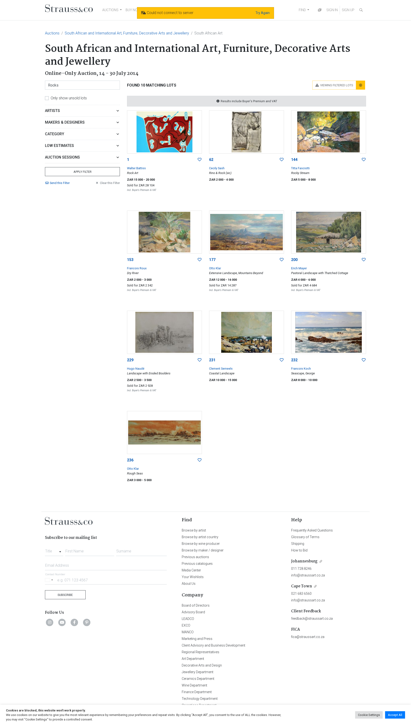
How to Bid (299, 550)
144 (294, 159)
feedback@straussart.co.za (312, 618)
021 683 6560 (301, 593)
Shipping (297, 544)
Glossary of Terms (305, 537)
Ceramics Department (198, 679)
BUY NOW (133, 10)
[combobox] (54, 550)
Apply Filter (82, 172)
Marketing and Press (197, 639)
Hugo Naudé (135, 368)
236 (130, 460)
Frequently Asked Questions (312, 530)
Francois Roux (137, 268)
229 (130, 360)
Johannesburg (304, 561)
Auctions (52, 33)
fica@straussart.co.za (307, 637)
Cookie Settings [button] (369, 715)
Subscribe (65, 595)
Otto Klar (215, 268)
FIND (302, 10)
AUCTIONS (110, 10)
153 (130, 259)
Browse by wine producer (201, 544)
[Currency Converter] (319, 10)
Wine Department (194, 685)
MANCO (188, 632)
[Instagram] (49, 622)
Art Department (193, 659)
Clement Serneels (221, 368)
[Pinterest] (87, 622)
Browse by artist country (200, 537)
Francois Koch (301, 368)
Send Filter (60, 183)
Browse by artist (194, 530)
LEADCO (188, 619)
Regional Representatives (200, 652)
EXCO (186, 625)
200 (294, 259)
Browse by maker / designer (203, 550)
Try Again (262, 13)
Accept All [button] (395, 715)
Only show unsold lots (69, 98)
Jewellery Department (197, 672)
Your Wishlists (193, 577)
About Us (189, 583)
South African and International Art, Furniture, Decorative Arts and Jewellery (127, 33)
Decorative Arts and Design (202, 665)
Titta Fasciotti (300, 168)
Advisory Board (193, 612)
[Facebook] (74, 622)
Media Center (191, 570)
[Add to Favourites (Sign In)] (199, 159)
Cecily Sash (217, 168)
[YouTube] (62, 622)
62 (211, 159)
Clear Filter (110, 183)
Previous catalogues (197, 564)
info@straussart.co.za (308, 575)
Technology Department (200, 699)
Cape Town (301, 586)
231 (212, 360)
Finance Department (197, 692)
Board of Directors (196, 605)
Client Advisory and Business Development (213, 645)
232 (294, 360)
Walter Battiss (136, 168)
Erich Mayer (299, 268)
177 (212, 259)
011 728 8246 (301, 568)
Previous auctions (195, 557)
